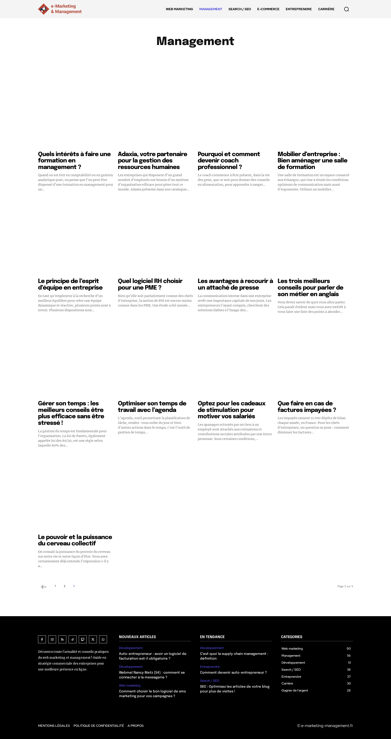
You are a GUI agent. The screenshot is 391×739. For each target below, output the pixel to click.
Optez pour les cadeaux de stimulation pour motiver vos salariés (231, 410)
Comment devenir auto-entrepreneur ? (233, 673)
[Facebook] (42, 639)
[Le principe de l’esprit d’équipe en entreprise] (75, 237)
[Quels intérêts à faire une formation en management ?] (75, 110)
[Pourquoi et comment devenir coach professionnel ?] (235, 110)
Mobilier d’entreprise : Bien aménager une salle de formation (312, 160)
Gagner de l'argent (254, 58)
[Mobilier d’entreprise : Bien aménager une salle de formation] (315, 110)
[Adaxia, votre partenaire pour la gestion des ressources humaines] (155, 110)
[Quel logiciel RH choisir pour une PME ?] (155, 237)
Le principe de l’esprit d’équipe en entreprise (70, 284)
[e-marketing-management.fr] (60, 9)
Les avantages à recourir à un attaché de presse (235, 284)
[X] (93, 639)
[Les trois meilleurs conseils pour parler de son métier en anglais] (315, 237)
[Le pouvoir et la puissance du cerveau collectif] (75, 493)
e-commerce (187, 58)
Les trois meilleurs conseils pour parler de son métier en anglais (310, 287)
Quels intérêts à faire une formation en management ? (74, 160)
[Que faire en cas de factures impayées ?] (315, 360)
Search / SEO (209, 681)
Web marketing (129, 685)
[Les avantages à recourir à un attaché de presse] (235, 237)
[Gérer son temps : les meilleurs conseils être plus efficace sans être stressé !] (75, 360)
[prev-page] (44, 587)
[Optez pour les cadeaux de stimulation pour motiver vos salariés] (235, 360)
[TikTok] (72, 639)
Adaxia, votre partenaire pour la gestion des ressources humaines (152, 160)
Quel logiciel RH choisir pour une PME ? (150, 284)
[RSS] (62, 639)
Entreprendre (217, 58)
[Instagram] (52, 639)
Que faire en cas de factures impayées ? (307, 407)
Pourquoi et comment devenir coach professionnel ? (229, 160)
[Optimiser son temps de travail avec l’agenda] (155, 360)
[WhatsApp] (103, 639)
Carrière (127, 58)
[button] (346, 9)
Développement (156, 58)
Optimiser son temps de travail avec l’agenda (152, 407)
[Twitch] (83, 639)
